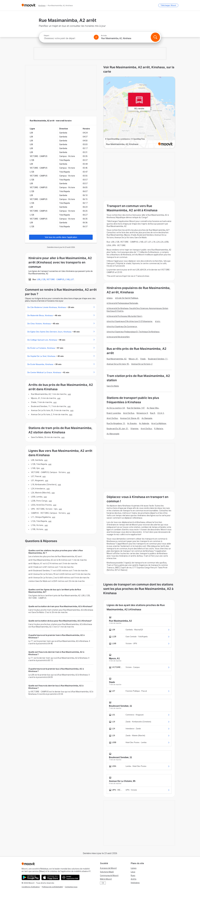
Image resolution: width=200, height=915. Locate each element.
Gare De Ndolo (113, 386)
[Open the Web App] (70, 877)
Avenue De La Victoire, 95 (118, 364)
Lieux (133, 872)
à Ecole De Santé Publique (126, 298)
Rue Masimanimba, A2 (116, 359)
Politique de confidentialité (52, 887)
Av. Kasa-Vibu (153, 408)
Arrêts (133, 879)
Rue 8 (152, 413)
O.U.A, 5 (160, 413)
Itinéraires (135, 883)
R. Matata (158, 429)
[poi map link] (139, 112)
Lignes (133, 868)
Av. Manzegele (113, 434)
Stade (143, 359)
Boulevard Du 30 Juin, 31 (117, 429)
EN (103, 883)
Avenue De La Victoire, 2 (141, 364)
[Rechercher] (155, 37)
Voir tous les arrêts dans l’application (61, 237)
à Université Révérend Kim (118, 337)
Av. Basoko (132, 423)
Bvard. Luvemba (114, 413)
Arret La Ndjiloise (158, 423)
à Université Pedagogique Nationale (122, 303)
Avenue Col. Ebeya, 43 (129, 418)
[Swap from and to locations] (96, 37)
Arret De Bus (128, 413)
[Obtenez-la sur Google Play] (31, 877)
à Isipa (109, 298)
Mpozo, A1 (133, 359)
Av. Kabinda (144, 423)
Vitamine (134, 429)
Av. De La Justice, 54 (116, 408)
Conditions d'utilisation (31, 887)
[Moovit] (28, 5)
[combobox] (67, 38)
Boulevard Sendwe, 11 (157, 359)
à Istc (157, 321)
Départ (46, 35)
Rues (133, 875)
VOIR (69, 394)
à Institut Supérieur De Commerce (122, 326)
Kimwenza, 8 (142, 413)
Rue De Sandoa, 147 (135, 408)
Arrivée (104, 35)
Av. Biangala (147, 418)
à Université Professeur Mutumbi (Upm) (124, 316)
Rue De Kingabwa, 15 (116, 423)
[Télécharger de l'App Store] (50, 877)
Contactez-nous (71, 887)
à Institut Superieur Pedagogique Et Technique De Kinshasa (133, 332)
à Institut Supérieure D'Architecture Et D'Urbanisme (129, 321)
